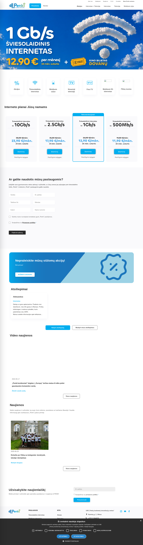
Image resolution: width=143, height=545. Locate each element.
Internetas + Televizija (93, 6)
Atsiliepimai (97, 1)
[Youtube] (125, 511)
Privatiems (35, 6)
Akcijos (59, 515)
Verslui (45, 6)
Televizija (117, 6)
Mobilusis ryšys (129, 6)
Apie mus (90, 1)
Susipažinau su (23, 222)
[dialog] (71, 531)
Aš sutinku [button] (63, 536)
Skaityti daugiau (89, 526)
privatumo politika (91, 494)
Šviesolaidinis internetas (36, 515)
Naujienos (105, 1)
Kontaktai (118, 1)
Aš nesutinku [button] (79, 536)
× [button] (140, 521)
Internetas (107, 6)
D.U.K (112, 1)
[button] (2, 40)
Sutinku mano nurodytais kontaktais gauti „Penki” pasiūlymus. (32, 217)
